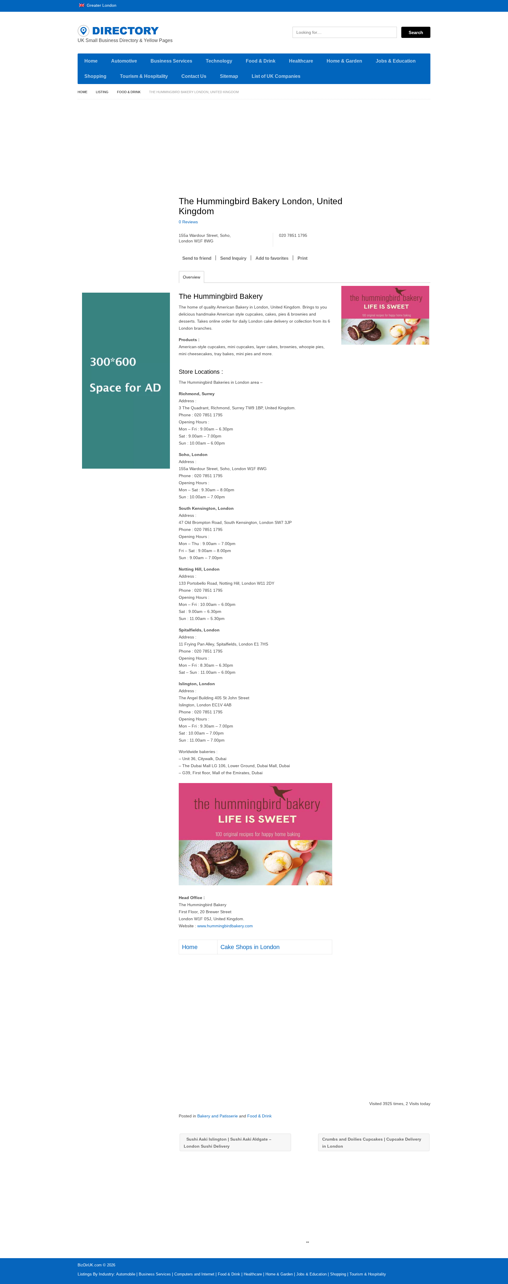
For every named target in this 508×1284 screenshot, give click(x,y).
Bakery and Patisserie (217, 1116)
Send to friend (196, 258)
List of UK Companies (276, 76)
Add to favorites (271, 258)
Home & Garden (344, 60)
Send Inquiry (233, 258)
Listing (102, 92)
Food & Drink (260, 60)
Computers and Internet (194, 1274)
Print (303, 258)
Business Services (171, 60)
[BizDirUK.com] (133, 31)
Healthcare (301, 60)
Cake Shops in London (250, 947)
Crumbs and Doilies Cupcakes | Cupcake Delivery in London (371, 1143)
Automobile (125, 1274)
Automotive (124, 60)
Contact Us (193, 76)
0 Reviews (188, 221)
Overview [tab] (191, 277)
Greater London (101, 5)
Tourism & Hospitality (144, 76)
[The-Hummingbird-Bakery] (385, 315)
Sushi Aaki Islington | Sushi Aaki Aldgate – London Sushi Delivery (227, 1143)
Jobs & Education (396, 60)
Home (91, 60)
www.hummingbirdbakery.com (225, 925)
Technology (219, 60)
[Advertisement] (307, 145)
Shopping (95, 76)
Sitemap (229, 76)
